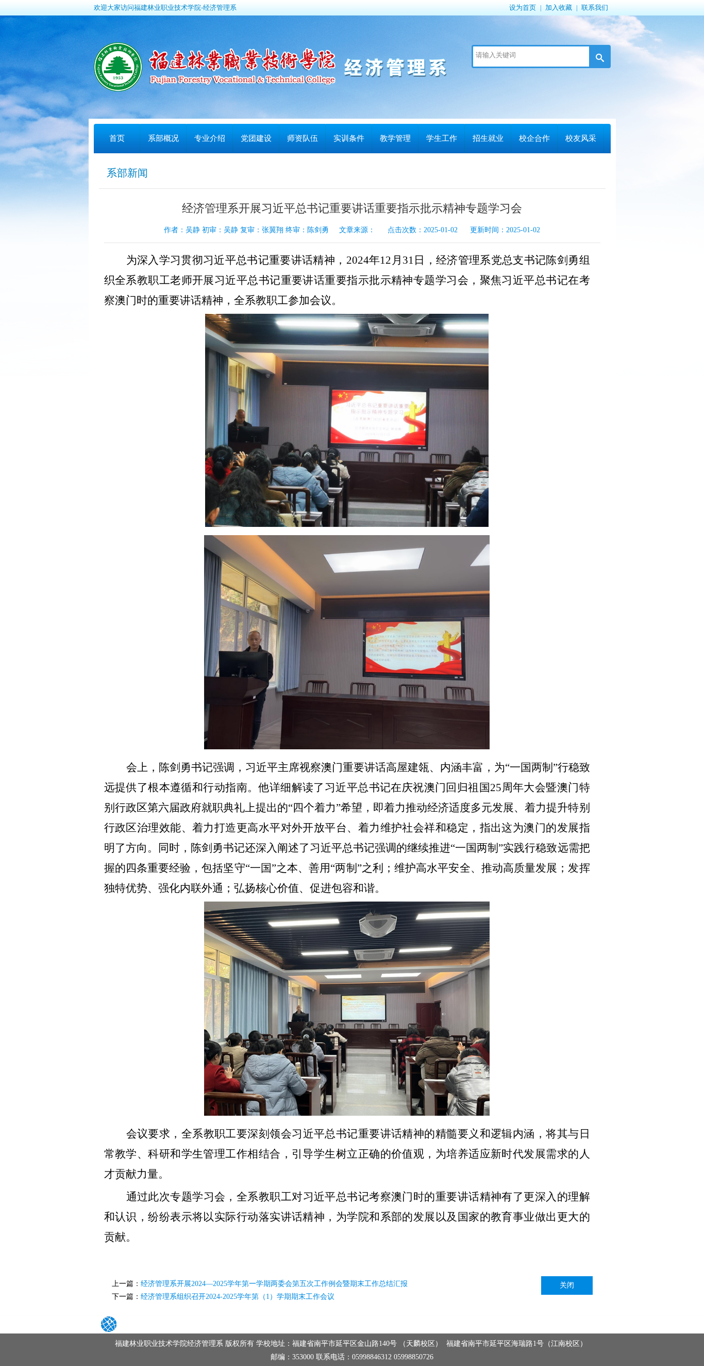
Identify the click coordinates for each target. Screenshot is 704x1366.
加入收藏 (558, 7)
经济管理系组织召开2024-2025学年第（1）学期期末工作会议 (237, 1296)
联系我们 (594, 7)
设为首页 (522, 7)
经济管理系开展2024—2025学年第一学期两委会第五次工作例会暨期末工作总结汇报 (274, 1284)
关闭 (567, 1285)
